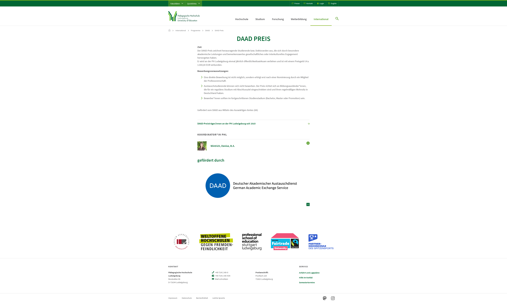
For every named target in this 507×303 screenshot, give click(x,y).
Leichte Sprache (218, 298)
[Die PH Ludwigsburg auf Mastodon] (325, 298)
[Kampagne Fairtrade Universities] (285, 241)
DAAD (207, 30)
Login (321, 3)
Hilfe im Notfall (306, 277)
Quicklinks (192, 3)
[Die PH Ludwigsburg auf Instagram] (333, 298)
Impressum (172, 298)
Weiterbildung (299, 19)
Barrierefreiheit (202, 298)
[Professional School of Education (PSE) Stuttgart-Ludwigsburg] (252, 241)
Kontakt (309, 3)
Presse (297, 3)
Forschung (278, 19)
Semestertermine (307, 282)
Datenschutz (187, 298)
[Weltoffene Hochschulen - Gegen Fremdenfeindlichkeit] (216, 241)
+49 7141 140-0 (221, 272)
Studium (260, 19)
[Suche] (337, 19)
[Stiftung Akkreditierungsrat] (181, 241)
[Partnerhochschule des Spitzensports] (321, 241)
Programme (195, 30)
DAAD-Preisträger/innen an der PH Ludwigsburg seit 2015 (226, 123)
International (321, 19)
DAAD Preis (219, 30)
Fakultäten (175, 3)
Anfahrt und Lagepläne (309, 272)
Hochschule (241, 19)
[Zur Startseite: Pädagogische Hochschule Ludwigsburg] (184, 16)
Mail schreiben (221, 279)
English (333, 3)
